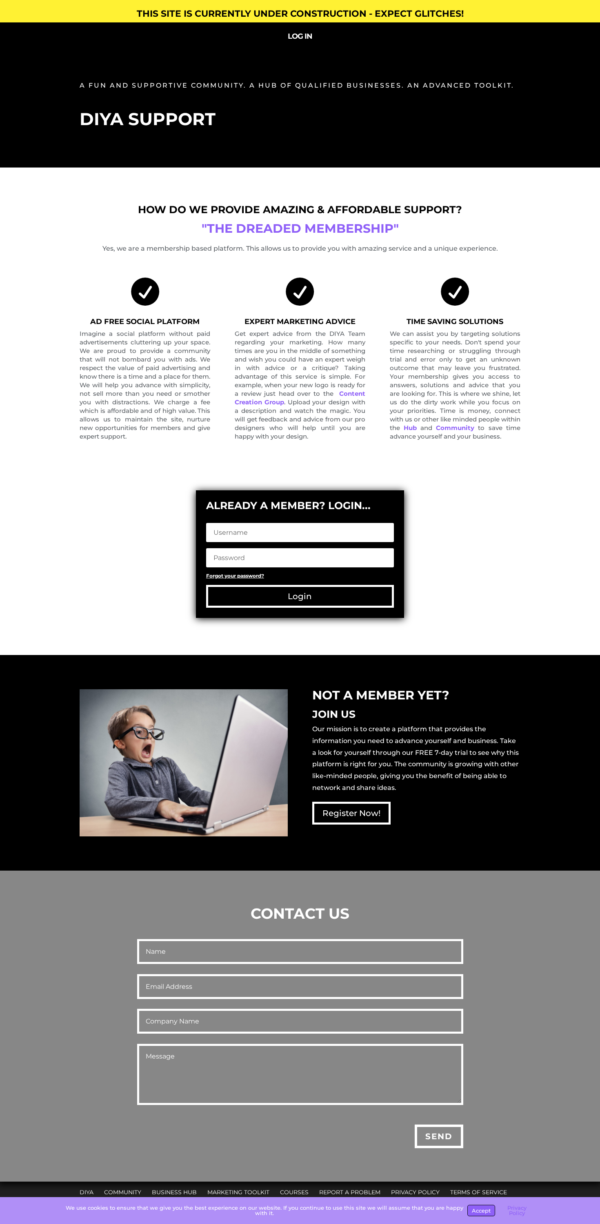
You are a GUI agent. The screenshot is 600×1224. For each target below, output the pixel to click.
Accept (481, 1210)
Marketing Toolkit (238, 1192)
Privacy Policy (415, 1192)
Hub (410, 428)
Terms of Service (478, 1192)
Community (455, 428)
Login (300, 596)
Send (439, 1136)
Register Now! (351, 813)
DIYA (86, 1192)
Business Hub (174, 1192)
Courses (294, 1192)
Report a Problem (349, 1192)
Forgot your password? (235, 576)
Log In (300, 37)
